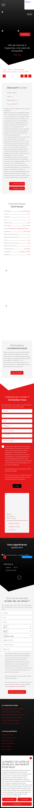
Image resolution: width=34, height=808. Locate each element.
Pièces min (6, 649)
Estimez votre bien (7, 735)
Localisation (5, 634)
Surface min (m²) (8, 644)
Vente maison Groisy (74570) (11, 723)
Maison (10, 69)
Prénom (5, 411)
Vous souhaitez (6, 435)
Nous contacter (6, 746)
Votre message (8, 441)
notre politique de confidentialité (11, 796)
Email (4, 421)
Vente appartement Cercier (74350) (13, 709)
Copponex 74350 (19, 69)
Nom (4, 416)
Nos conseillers (6, 749)
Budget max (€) (8, 640)
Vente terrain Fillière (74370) (10, 720)
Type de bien (6, 630)
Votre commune (8, 431)
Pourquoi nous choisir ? (9, 738)
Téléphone (6, 426)
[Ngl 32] (29, 5)
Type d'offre (5, 625)
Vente (4, 69)
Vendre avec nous (7, 740)
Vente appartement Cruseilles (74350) (13, 714)
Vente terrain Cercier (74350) (11, 712)
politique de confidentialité (17, 479)
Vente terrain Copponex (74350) (12, 717)
